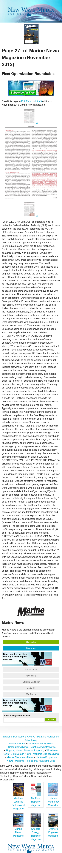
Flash (29, 101)
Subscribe (31, 641)
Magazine (31, 648)
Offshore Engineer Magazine (53, 832)
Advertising (31, 675)
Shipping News (14, 750)
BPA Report (31, 694)
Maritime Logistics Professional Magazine (18, 803)
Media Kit (31, 687)
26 (36, 122)
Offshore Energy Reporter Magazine (36, 834)
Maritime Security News (40, 743)
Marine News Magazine (18, 832)
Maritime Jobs (47, 760)
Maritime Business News (46, 754)
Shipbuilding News (18, 747)
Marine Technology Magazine (53, 801)
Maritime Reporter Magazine (36, 801)
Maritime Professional (26, 760)
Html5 (38, 101)
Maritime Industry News (43, 747)
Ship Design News (21, 754)
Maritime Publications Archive (19, 736)
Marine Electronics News (20, 757)
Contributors (31, 669)
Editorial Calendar (31, 681)
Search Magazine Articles (17, 715)
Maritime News (17, 743)
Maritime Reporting (34, 750)
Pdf (23, 101)
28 (36, 216)
